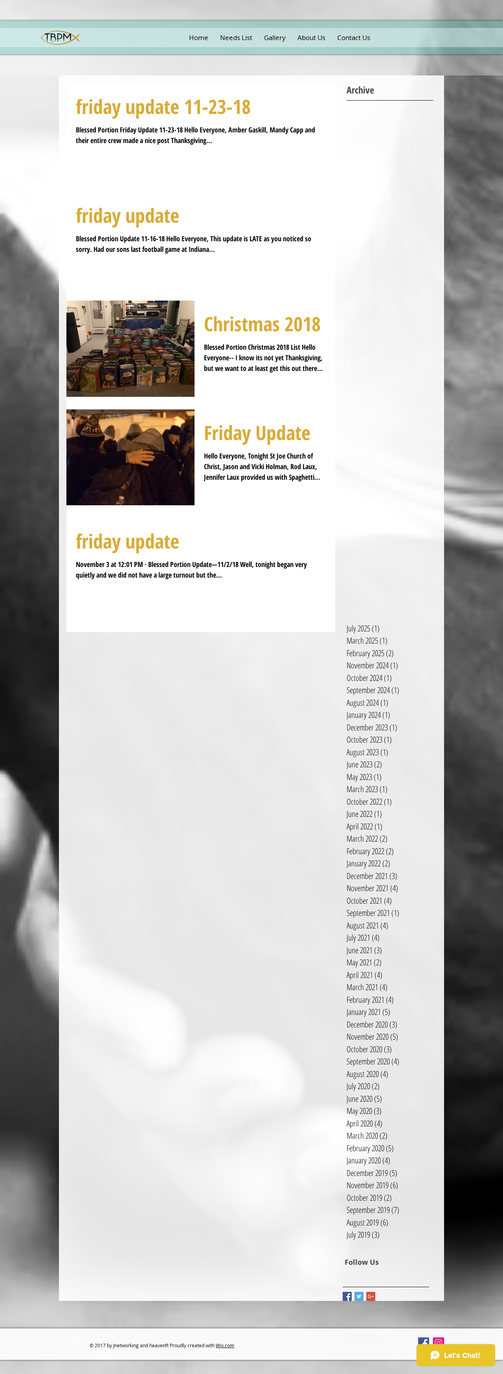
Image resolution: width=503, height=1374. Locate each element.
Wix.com (225, 1345)
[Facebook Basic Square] (347, 1296)
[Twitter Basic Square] (358, 1296)
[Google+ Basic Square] (370, 1296)
